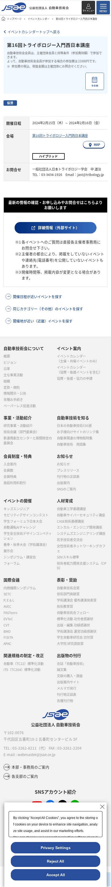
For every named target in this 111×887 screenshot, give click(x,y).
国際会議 (12, 580)
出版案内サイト (68, 682)
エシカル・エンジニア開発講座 (79, 527)
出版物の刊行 (69, 655)
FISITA (8, 637)
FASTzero (10, 612)
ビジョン (10, 362)
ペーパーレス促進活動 (20, 405)
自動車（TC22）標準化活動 (24, 663)
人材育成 (65, 500)
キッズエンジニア (16, 508)
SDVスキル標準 (68, 557)
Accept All (55, 875)
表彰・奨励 (67, 580)
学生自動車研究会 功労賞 (75, 637)
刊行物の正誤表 (68, 476)
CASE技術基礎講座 (70, 521)
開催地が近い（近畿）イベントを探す (42, 320)
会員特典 (10, 476)
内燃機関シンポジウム (20, 588)
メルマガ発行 (66, 688)
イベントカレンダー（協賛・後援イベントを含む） (79, 370)
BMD (7, 631)
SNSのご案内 (66, 489)
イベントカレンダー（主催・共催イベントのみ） (78, 359)
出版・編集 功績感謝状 (73, 625)
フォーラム (12, 563)
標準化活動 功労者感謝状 (75, 618)
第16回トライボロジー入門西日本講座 (60, 135)
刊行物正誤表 (66, 694)
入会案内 (10, 464)
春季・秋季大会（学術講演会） (26, 544)
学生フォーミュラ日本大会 (23, 521)
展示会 (8, 550)
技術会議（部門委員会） (21, 431)
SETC (7, 594)
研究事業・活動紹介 (18, 425)
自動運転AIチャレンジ (20, 527)
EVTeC (8, 618)
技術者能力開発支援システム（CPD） (81, 566)
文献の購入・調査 (70, 675)
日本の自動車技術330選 (74, 425)
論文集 (62, 669)
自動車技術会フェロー (73, 612)
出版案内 (63, 482)
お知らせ (63, 464)
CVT (6, 625)
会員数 (8, 470)
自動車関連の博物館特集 (74, 438)
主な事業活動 (13, 374)
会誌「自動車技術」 (71, 663)
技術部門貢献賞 (68, 594)
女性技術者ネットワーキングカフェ (81, 548)
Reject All (55, 861)
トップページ (14, 18)
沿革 (7, 368)
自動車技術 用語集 (71, 444)
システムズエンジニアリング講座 (81, 533)
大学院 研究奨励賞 (70, 643)
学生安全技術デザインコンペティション (28, 536)
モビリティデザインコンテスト (26, 515)
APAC (7, 643)
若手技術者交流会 (70, 539)
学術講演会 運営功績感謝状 (76, 631)
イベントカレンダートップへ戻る (34, 31)
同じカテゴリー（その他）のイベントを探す (48, 308)
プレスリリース (68, 470)
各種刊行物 (65, 700)
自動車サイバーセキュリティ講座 (81, 515)
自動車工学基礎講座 (71, 508)
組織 (7, 381)
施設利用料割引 (15, 482)
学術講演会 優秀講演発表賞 (76, 600)
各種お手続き (13, 399)
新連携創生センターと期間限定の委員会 (28, 440)
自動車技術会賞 (68, 588)
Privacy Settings (56, 848)
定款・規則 (12, 387)
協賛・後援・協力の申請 (74, 378)
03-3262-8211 (24, 748)
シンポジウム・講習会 (20, 557)
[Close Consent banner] (102, 806)
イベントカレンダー (39, 18)
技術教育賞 (65, 606)
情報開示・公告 (15, 393)
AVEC (7, 606)
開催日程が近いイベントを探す (37, 296)
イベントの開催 (18, 500)
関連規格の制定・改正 (24, 655)
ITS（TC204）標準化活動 (22, 669)
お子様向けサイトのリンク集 (78, 431)
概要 (7, 356)
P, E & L (9, 600)
